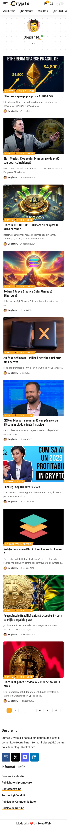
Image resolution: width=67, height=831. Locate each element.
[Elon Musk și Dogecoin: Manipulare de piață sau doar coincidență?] (33, 136)
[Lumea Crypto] (20, 3)
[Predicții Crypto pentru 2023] (33, 464)
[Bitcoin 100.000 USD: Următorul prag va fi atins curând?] (33, 203)
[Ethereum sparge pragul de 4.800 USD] (33, 74)
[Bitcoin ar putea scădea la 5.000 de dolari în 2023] (33, 659)
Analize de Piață (14, 482)
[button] (6, 3)
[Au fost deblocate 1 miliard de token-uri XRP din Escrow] (33, 335)
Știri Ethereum (25, 91)
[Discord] (25, 757)
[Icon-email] (6, 757)
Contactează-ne (11, 789)
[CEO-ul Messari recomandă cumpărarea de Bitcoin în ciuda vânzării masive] (33, 398)
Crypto (9, 91)
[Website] (33, 44)
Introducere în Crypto (18, 544)
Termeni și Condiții (13, 795)
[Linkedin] (34, 757)
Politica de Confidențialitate (19, 801)
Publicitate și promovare (17, 782)
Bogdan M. (13, 111)
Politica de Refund (13, 808)
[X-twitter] (15, 757)
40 (40, 710)
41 (48, 710)
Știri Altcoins (25, 153)
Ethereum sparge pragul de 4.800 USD (28, 96)
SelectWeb (44, 823)
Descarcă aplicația (13, 776)
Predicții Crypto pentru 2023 (21, 487)
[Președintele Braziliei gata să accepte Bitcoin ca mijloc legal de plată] (33, 593)
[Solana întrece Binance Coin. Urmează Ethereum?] (33, 269)
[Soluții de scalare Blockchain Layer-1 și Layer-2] (33, 527)
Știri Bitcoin (24, 220)
